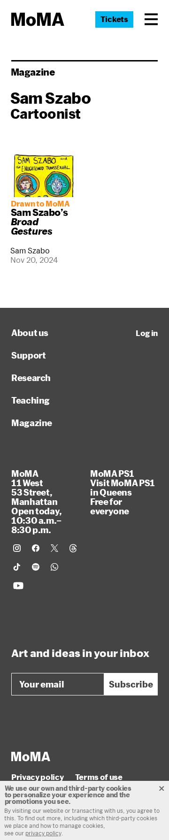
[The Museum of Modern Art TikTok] (16, 566)
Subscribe (131, 684)
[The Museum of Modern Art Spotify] (35, 566)
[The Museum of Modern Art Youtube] (18, 585)
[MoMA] (30, 756)
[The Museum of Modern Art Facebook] (35, 548)
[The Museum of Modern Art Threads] (73, 548)
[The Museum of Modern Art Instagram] (16, 548)
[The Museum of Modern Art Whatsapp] (54, 566)
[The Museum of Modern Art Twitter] (54, 548)
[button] (151, 19)
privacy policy (43, 833)
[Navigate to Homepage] (37, 19)
